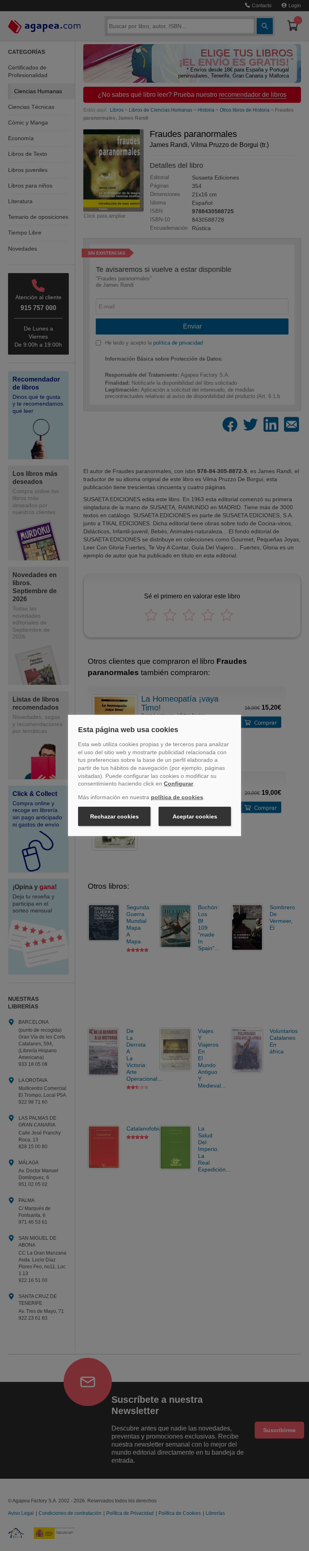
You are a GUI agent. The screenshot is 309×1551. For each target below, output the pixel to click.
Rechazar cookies (114, 816)
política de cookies (177, 797)
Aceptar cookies (195, 816)
